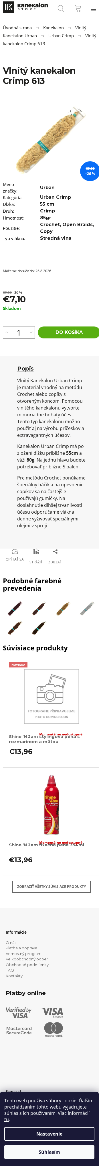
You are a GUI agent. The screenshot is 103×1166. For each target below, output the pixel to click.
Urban (47, 187)
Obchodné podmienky (27, 964)
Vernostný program (23, 953)
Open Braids (77, 224)
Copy (46, 231)
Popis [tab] (25, 368)
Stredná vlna (56, 238)
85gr (45, 217)
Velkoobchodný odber (27, 959)
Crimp (47, 211)
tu (6, 1119)
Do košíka (69, 332)
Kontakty (14, 975)
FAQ (10, 970)
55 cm (47, 204)
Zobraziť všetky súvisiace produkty (51, 886)
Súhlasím (49, 1152)
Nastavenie (49, 1134)
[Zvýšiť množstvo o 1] (6, 332)
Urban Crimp (55, 197)
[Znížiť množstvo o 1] (31, 332)
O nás (11, 942)
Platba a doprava (21, 948)
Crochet (50, 224)
